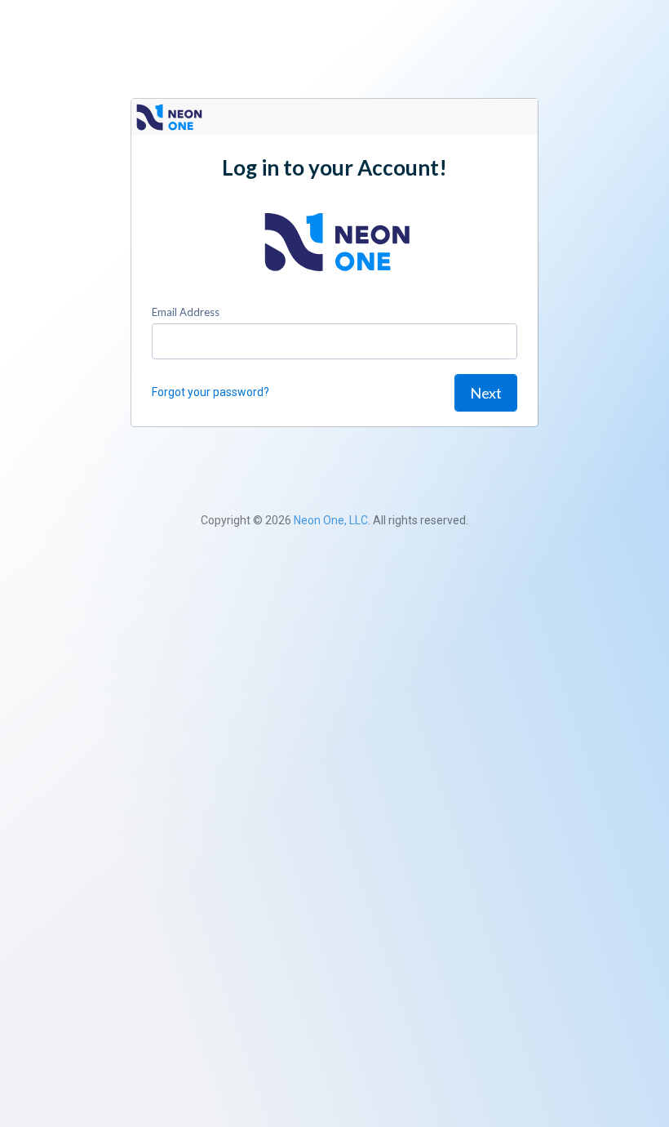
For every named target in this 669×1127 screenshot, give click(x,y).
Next (486, 393)
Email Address (185, 311)
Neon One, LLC (331, 520)
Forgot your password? (210, 392)
